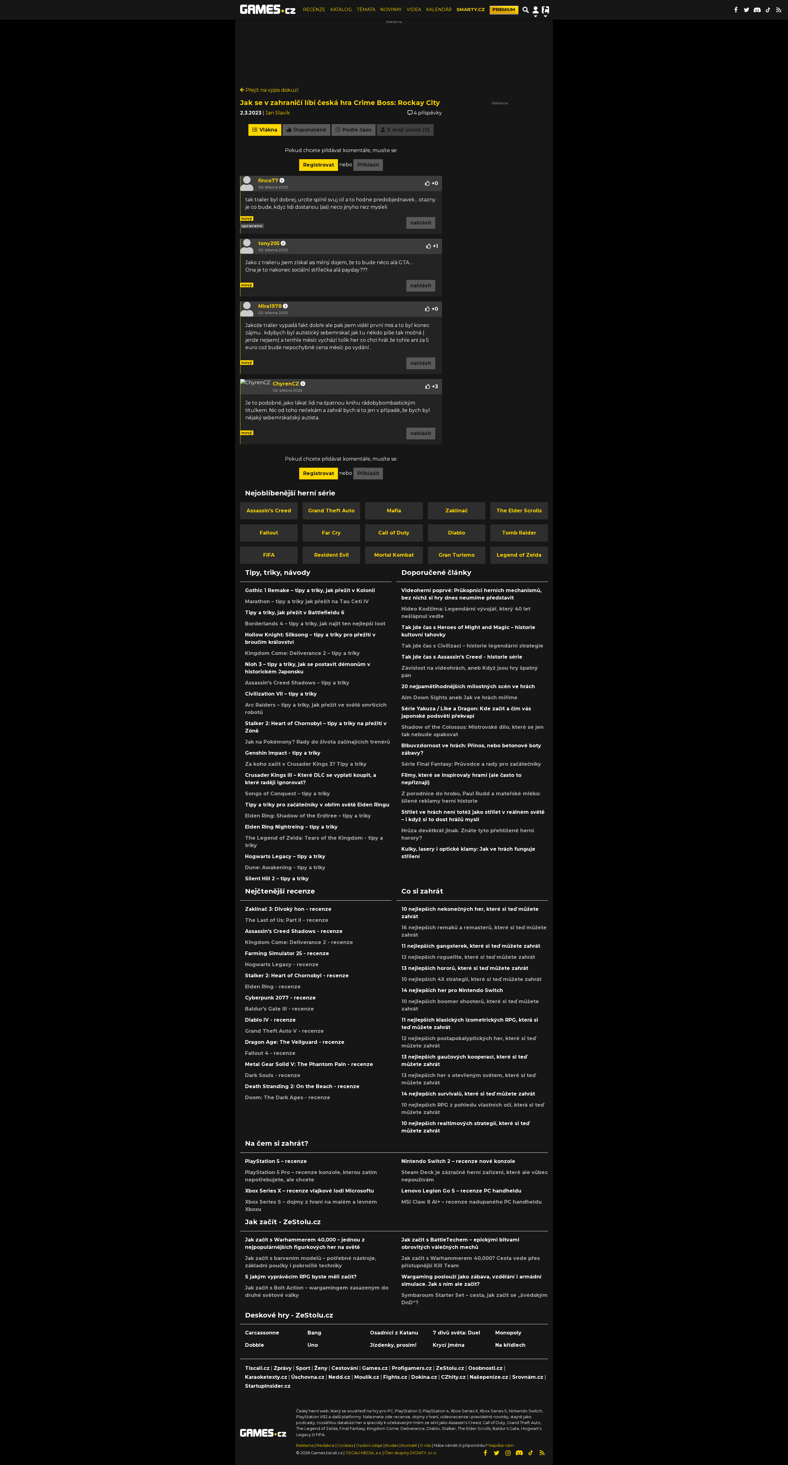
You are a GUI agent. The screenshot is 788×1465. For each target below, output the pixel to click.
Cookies (345, 1445)
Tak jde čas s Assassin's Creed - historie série (461, 657)
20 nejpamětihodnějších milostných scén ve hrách (468, 686)
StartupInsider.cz (268, 1386)
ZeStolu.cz (450, 1368)
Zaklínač (456, 511)
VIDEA (414, 9)
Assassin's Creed (269, 511)
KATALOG (341, 9)
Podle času (356, 130)
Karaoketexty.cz (266, 1377)
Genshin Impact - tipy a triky (282, 753)
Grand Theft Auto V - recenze (284, 1031)
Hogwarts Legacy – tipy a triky (285, 856)
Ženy (321, 1368)
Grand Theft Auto (331, 511)
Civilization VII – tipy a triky (281, 694)
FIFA (269, 555)
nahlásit (420, 223)
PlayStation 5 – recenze (276, 1161)
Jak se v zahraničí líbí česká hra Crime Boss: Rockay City (340, 103)
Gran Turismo (457, 555)
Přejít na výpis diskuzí (271, 90)
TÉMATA (366, 9)
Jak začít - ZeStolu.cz (283, 1222)
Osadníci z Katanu (394, 1333)
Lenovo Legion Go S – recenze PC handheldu (461, 1191)
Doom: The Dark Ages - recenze (287, 1097)
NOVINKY (391, 9)
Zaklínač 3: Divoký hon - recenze (288, 909)
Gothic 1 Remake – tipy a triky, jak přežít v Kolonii (310, 590)
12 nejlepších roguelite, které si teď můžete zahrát (468, 957)
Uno (313, 1345)
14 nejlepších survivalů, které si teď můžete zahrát (468, 1094)
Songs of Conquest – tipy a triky (287, 794)
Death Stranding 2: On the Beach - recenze (302, 1086)
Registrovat (318, 165)
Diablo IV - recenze (270, 1020)
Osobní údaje (369, 1445)
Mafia (394, 511)
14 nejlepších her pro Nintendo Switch (452, 990)
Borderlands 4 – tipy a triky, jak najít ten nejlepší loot (315, 624)
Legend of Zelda (519, 555)
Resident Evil (331, 555)
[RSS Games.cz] (778, 9)
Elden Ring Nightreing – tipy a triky (291, 827)
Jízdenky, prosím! (393, 1345)
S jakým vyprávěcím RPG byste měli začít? (300, 1277)
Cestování (345, 1368)
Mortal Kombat (394, 555)
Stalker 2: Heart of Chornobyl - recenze (297, 976)
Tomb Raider (519, 533)
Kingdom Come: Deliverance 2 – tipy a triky (302, 653)
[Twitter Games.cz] (746, 9)
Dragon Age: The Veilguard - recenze (294, 1042)
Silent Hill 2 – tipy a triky (277, 879)
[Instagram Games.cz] (508, 1453)
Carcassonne (262, 1333)
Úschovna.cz (307, 1377)
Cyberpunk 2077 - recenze (280, 998)
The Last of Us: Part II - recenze (286, 920)
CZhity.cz (453, 1377)
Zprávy (283, 1368)
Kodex (392, 1445)
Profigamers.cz (412, 1368)
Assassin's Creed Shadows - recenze (294, 931)
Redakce (325, 1445)
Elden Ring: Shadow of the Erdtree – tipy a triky (308, 816)
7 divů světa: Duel (456, 1333)
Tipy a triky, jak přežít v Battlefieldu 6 (294, 612)
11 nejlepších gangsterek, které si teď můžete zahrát (470, 946)
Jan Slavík (277, 113)
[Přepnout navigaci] (536, 9)
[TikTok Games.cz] (768, 9)
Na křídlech (510, 1345)
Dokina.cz (424, 1377)
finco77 (268, 181)
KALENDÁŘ (439, 9)
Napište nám (501, 1445)
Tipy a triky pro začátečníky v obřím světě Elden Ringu (317, 805)
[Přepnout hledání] (526, 9)
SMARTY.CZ (470, 9)
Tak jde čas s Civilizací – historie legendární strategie (472, 646)
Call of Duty (393, 533)
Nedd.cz (339, 1377)
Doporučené (309, 130)
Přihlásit (368, 165)
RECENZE (314, 9)
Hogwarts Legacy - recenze (282, 964)
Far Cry (331, 533)
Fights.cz (395, 1377)
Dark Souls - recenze (272, 1075)
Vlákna (267, 130)
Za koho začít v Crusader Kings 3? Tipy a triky (306, 764)
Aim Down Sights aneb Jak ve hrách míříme (459, 697)
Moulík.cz (366, 1377)
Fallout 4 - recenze (270, 1053)
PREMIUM (503, 9)
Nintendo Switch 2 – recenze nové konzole (458, 1161)
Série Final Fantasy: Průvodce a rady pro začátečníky (471, 764)
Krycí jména (448, 1345)
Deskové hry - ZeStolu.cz (289, 1315)
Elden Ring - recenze (273, 987)
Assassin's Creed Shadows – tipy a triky (297, 683)
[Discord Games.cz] (757, 9)
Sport (303, 1368)
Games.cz (375, 1368)
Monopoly (508, 1333)
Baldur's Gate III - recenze (279, 1009)
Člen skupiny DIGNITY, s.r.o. (410, 1453)
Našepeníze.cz (489, 1377)
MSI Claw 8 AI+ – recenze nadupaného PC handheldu (471, 1202)
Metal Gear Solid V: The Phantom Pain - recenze (309, 1064)
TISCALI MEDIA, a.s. (363, 1453)
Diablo (456, 533)
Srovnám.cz (527, 1377)
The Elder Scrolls (519, 511)
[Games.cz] (268, 9)
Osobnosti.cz (485, 1368)
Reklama (305, 1445)
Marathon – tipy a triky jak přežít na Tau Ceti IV (307, 601)
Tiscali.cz (257, 1368)
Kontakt (409, 1445)
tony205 (268, 243)
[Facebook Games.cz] (735, 9)
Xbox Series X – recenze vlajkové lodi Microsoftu (309, 1191)
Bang (314, 1333)
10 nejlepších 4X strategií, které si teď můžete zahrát (471, 979)
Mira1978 (270, 306)
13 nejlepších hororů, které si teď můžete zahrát (464, 968)
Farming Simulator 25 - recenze (287, 953)
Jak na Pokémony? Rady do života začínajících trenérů (317, 742)
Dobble (254, 1345)
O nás (426, 1445)
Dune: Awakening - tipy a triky (285, 867)
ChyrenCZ (286, 384)
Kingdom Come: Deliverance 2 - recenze (299, 942)
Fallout (269, 533)
